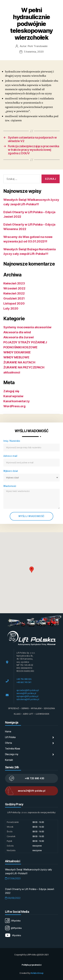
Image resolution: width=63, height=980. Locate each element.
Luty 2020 (10, 308)
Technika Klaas (12, 748)
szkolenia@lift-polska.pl (27, 699)
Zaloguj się (11, 391)
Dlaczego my (11, 754)
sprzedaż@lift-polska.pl (27, 690)
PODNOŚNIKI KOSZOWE (20, 347)
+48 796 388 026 (23, 679)
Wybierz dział (10, 471)
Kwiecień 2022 (14, 293)
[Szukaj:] (21, 180)
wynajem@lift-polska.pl (27, 696)
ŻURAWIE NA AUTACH (19, 362)
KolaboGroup (37, 973)
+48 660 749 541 (23, 682)
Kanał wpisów (13, 396)
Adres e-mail (10, 456)
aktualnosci (11, 372)
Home (8, 731)
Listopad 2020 (14, 303)
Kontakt (9, 760)
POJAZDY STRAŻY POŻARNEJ (25, 342)
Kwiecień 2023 (14, 283)
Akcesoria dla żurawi (18, 337)
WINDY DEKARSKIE (17, 352)
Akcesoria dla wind (17, 332)
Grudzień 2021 (14, 298)
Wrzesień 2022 (14, 288)
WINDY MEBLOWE (16, 357)
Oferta (8, 743)
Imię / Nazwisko (11, 441)
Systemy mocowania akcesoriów (27, 327)
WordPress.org (14, 406)
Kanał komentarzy (16, 401)
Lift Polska (10, 737)
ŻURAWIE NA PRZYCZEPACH (23, 367)
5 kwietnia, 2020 (34, 51)
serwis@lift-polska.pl (26, 693)
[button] (31, 569)
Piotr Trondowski (38, 46)
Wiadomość (9, 486)
